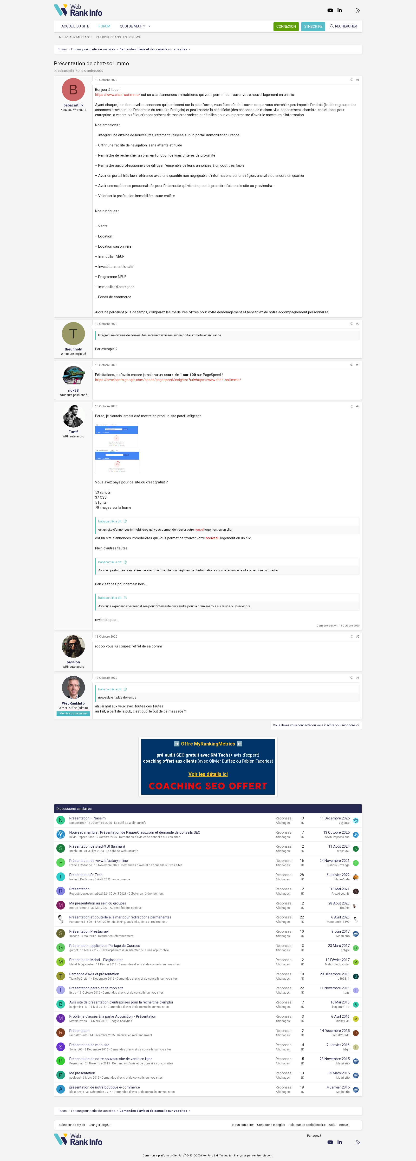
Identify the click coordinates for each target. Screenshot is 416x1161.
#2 (357, 324)
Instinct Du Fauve (80, 879)
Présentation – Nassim (87, 818)
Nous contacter (243, 1125)
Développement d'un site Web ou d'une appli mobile (135, 950)
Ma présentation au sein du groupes (97, 903)
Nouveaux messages (75, 37)
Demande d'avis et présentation (94, 974)
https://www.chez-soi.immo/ (117, 94)
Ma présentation (82, 1073)
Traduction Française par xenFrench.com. (246, 1155)
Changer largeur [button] (99, 1125)
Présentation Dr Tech (86, 875)
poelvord (75, 1077)
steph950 (75, 851)
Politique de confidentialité (307, 1125)
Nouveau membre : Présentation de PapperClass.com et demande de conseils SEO (134, 832)
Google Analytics (121, 1021)
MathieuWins (78, 1021)
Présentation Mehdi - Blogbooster (96, 960)
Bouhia (345, 908)
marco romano (79, 908)
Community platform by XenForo (181, 1155)
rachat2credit (78, 1035)
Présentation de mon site (89, 1045)
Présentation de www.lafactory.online (98, 860)
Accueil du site (75, 26)
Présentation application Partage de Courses (104, 945)
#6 (357, 677)
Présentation (79, 1031)
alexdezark (76, 1092)
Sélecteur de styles (72, 1125)
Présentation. (79, 889)
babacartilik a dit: (110, 521)
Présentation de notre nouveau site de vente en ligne (110, 1059)
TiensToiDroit (78, 978)
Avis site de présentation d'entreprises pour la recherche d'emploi (121, 1002)
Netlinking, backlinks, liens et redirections (139, 922)
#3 (357, 365)
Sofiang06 (76, 1049)
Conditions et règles (271, 1125)
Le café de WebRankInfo (130, 823)
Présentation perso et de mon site (96, 988)
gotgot (73, 950)
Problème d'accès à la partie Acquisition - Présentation (112, 1016)
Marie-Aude (342, 879)
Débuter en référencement (146, 893)
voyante (344, 823)
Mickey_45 (343, 1021)
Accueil (344, 1125)
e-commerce (121, 879)
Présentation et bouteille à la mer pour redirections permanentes (120, 917)
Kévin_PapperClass (81, 837)
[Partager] (351, 80)
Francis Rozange (80, 865)
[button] (149, 26)
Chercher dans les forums (118, 37)
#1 (357, 80)
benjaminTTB (78, 1007)
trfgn (346, 1049)
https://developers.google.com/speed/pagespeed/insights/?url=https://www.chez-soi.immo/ (168, 380)
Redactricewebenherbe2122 (88, 893)
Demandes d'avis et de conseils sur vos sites (149, 837)
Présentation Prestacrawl (89, 931)
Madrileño (343, 936)
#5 (357, 636)
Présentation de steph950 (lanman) (97, 846)
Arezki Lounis (341, 893)
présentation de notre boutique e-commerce (104, 1087)
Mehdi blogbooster (81, 964)
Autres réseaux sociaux (126, 908)
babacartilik (66, 71)
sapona (74, 936)
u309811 (344, 978)
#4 (357, 406)
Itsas (72, 992)
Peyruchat (76, 1063)
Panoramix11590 (80, 922)
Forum (104, 26)
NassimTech (77, 823)
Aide (332, 1125)
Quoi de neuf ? (132, 26)
